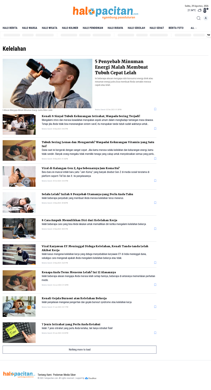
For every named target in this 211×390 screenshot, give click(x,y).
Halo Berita (10, 27)
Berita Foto (176, 27)
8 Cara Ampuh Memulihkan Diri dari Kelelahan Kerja (79, 220)
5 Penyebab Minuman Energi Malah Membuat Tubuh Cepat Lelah (121, 67)
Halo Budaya (115, 27)
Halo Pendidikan (93, 27)
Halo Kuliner (70, 27)
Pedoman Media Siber (64, 374)
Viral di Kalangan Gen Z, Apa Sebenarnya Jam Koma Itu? (81, 168)
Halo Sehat (157, 27)
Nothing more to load (79, 349)
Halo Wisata (49, 27)
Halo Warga (29, 27)
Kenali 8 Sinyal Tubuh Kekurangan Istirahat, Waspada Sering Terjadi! (91, 116)
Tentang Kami (45, 374)
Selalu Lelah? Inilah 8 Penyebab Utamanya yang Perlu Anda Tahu (87, 194)
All (192, 28)
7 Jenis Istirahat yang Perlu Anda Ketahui (71, 324)
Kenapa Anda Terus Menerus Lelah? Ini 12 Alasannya (79, 272)
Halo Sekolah (136, 27)
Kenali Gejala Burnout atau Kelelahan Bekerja (74, 298)
